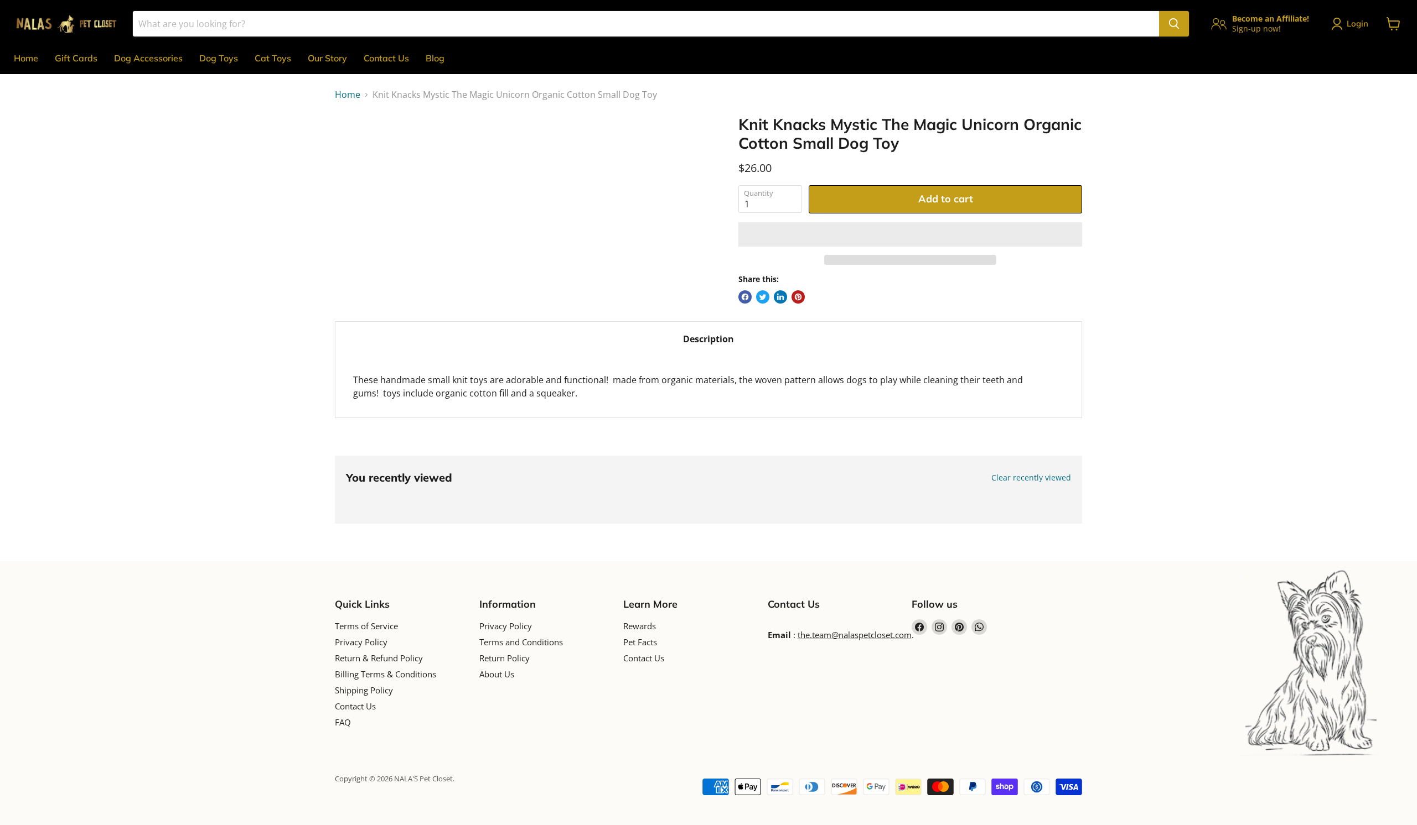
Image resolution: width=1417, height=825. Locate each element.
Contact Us (386, 58)
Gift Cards (76, 58)
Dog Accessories (148, 58)
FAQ (343, 722)
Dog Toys (218, 58)
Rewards (639, 625)
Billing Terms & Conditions (385, 674)
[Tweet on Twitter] (762, 297)
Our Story (327, 58)
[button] (910, 234)
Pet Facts (640, 642)
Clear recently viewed (1031, 477)
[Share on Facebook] (745, 297)
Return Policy (504, 658)
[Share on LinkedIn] (780, 297)
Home (26, 58)
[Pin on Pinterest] (798, 297)
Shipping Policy (364, 690)
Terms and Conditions (521, 642)
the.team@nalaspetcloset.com (855, 634)
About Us (496, 674)
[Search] (1174, 23)
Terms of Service (366, 625)
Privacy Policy (361, 642)
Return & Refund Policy (379, 658)
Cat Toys (273, 58)
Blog (435, 58)
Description (708, 339)
